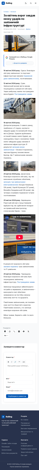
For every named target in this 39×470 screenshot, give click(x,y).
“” (19, 362)
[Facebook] (24, 331)
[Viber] (14, 331)
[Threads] (19, 331)
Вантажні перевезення (29, 428)
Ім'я (8, 378)
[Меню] (35, 3)
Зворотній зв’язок (27, 452)
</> (24, 362)
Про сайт (24, 455)
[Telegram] (5, 331)
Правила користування (29, 449)
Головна (6, 11)
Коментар (10, 357)
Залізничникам (7, 450)
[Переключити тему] (26, 3)
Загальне (13, 11)
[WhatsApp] (10, 331)
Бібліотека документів (9, 453)
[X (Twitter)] (28, 331)
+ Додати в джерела (20, 63)
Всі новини (24, 420)
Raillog (7, 3)
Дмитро (28, 29)
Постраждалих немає (23, 94)
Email (8, 387)
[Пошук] (31, 3)
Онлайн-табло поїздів (9, 443)
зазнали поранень (11, 267)
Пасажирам (6, 447)
